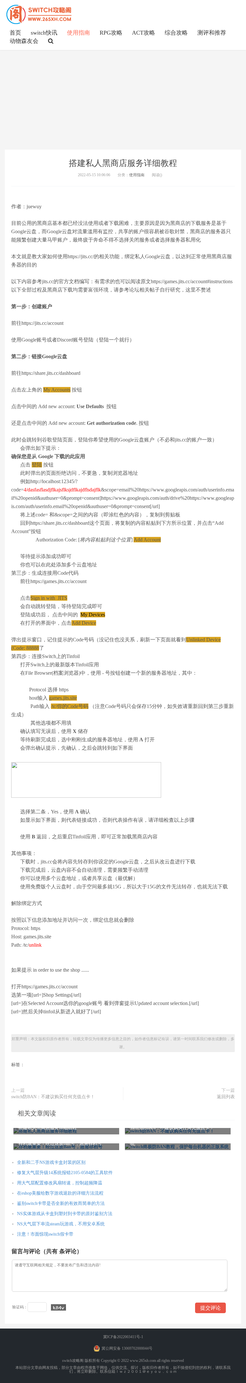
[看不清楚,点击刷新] (58, 1307)
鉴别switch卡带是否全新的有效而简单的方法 (61, 1203)
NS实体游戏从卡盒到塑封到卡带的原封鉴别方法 (64, 1213)
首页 (15, 32)
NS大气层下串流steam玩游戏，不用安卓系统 (61, 1224)
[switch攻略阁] (39, 14)
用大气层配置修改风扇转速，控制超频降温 (59, 1183)
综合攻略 (176, 32)
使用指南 (78, 32)
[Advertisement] (123, 100)
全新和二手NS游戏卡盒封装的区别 (51, 1162)
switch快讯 (44, 32)
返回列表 (226, 1096)
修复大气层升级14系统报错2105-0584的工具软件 (65, 1172)
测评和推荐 (211, 32)
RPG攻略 (111, 32)
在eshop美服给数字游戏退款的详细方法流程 (60, 1193)
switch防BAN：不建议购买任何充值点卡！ (53, 1096)
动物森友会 (24, 41)
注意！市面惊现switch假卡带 (45, 1234)
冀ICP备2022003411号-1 (123, 1337)
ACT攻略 (143, 32)
